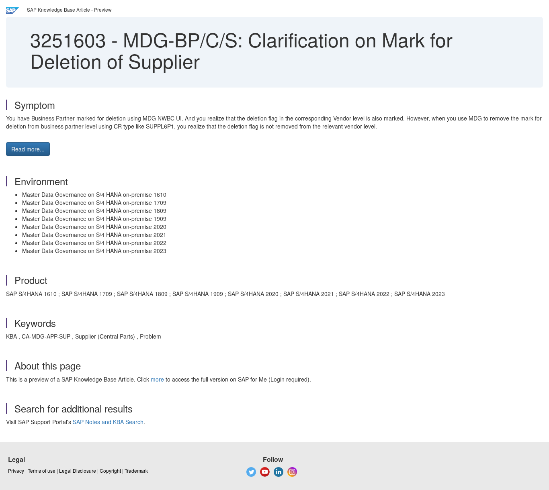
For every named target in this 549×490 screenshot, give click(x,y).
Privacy (16, 470)
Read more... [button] (28, 149)
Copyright (110, 470)
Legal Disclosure (77, 470)
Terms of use (41, 470)
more (157, 379)
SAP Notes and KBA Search (108, 422)
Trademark (136, 470)
